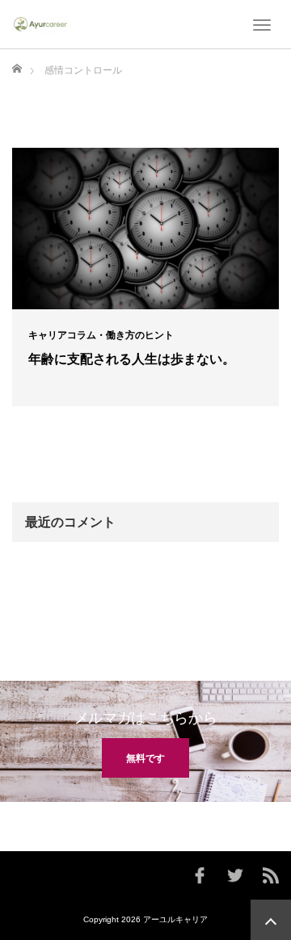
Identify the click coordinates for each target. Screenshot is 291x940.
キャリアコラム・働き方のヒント (101, 335)
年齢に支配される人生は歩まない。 (131, 359)
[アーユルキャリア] (40, 24)
